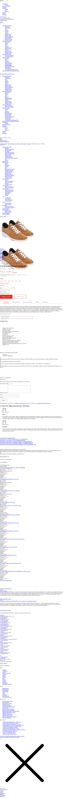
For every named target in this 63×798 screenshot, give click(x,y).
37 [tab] (5, 281)
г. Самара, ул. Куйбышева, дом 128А (10, 727)
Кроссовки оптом (6, 704)
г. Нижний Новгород (4, 624)
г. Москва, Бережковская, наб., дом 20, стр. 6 (11, 721)
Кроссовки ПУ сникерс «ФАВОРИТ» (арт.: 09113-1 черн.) (18, 571)
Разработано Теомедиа (7, 684)
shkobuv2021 (7, 438)
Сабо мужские (8, 200)
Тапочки (7, 33)
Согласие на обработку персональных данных (9, 737)
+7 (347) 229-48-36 (4, 643)
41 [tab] (19, 281)
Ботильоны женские (9, 170)
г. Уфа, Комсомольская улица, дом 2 (9, 730)
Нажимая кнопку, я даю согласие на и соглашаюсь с (25, 403)
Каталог (1, 22)
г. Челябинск (2, 638)
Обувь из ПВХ (8, 37)
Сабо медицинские (9, 199)
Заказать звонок (3, 20)
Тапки (6, 166)
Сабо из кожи (8, 198)
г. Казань (2, 634)
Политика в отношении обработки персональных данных (12, 736)
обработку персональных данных (22, 403)
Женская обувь (5, 162)
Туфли (6, 32)
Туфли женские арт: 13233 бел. (12, 530)
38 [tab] (8, 281)
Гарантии (4, 7)
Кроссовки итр (8, 192)
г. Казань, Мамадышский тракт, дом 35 (10, 728)
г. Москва (2, 615)
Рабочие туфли (8, 35)
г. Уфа (1, 641)
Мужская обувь (5, 178)
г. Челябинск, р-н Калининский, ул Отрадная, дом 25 (13, 729)
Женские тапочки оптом (7, 714)
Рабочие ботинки (8, 38)
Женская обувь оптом (6, 25)
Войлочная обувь (6, 213)
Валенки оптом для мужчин (8, 708)
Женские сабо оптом (6, 713)
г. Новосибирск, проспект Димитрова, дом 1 (11, 726)
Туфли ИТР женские (9, 191)
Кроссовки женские (9, 206)
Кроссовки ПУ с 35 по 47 (11, 555)
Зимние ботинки (8, 47)
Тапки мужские (8, 204)
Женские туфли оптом (7, 715)
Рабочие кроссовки (9, 36)
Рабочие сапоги (8, 39)
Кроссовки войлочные (9, 66)
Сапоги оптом (5, 707)
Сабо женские (8, 197)
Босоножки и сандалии (10, 169)
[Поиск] (1, 139)
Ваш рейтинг (3, 383)
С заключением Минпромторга (11, 69)
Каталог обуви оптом (12, 143)
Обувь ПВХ (7, 193)
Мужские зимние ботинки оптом (9, 716)
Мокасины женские (9, 174)
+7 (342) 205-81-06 (4, 650)
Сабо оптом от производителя (8, 706)
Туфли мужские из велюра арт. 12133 (13, 563)
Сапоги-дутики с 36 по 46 (11, 547)
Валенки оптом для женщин (8, 710)
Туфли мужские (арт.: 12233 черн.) (13, 514)
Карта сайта (4, 683)
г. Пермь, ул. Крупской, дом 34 (8, 732)
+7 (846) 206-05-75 (4, 633)
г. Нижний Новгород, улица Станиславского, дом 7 (13, 725)
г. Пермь (2, 648)
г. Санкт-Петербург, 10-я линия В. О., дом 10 (11, 724)
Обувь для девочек (9, 56)
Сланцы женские (8, 177)
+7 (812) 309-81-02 (4, 623)
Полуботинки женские (10, 175)
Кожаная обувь (8, 34)
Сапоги (6, 30)
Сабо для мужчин (8, 182)
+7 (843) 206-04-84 (4, 637)
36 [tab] (1, 281)
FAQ (6, 10)
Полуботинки (8, 27)
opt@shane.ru (10, 19)
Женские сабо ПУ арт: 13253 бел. (13, 490)
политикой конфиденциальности (43, 403)
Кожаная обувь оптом (7, 703)
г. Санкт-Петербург (4, 621)
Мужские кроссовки (9, 181)
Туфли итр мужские (9, 189)
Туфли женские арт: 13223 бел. (12, 479)
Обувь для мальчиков (9, 55)
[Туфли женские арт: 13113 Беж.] (17, 272)
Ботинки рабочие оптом (7, 701)
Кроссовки (7, 26)
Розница (4, 12)
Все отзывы (8, 598)
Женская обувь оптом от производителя (10, 711)
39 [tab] (12, 281)
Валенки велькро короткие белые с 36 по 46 (15, 539)
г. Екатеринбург (3, 618)
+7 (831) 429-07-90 (4, 627)
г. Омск (1, 644)
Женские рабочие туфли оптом (8, 712)
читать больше (3, 588)
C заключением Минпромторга (11, 120)
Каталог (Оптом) (6, 57)
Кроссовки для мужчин (10, 207)
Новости (7, 11)
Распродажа (4, 161)
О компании (5, 3)
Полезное (4, 8)
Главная (1, 143)
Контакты (4, 14)
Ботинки (7, 194)
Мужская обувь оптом (7, 41)
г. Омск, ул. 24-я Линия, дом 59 (9, 731)
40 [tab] (16, 281)
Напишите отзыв (4, 392)
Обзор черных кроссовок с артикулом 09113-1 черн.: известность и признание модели (18, 601)
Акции (3, 13)
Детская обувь (8, 68)
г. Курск (1, 651)
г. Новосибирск (3, 628)
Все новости (9, 588)
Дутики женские (8, 172)
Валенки (7, 31)
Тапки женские (8, 203)
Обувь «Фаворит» (6, 214)
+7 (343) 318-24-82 (4, 620)
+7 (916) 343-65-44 (4, 653)
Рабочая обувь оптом (6, 705)
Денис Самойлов (3, 590)
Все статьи (8, 610)
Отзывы (6, 4)
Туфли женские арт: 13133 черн (12, 522)
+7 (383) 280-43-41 (4, 630)
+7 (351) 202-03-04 (4, 640)
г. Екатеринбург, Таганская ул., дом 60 (10, 723)
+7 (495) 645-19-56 (4, 19)
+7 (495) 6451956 (24, 439)
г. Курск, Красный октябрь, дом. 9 (9, 734)
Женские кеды (8, 173)
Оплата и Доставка (6, 5)
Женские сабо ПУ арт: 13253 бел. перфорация (15, 467)
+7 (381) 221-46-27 (4, 646)
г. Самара (2, 631)
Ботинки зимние (8, 184)
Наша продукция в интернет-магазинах (10, 70)
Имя (1, 394)
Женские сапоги (8, 176)
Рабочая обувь (5, 188)
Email (1, 397)
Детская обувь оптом (6, 54)
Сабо (6, 28)
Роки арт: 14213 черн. (10, 502)
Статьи (6, 9)
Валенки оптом (5, 208)
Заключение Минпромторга (6, 580)
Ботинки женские (8, 171)
